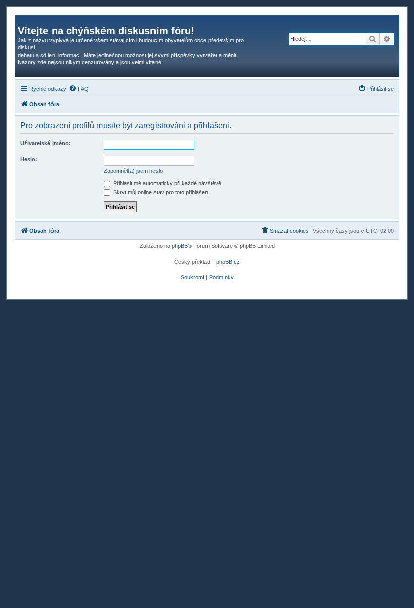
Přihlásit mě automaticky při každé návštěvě (166, 183)
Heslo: (28, 159)
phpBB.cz (228, 262)
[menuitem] (79, 89)
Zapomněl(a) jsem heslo (133, 171)
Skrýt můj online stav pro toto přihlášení (161, 192)
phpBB (180, 246)
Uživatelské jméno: (45, 143)
